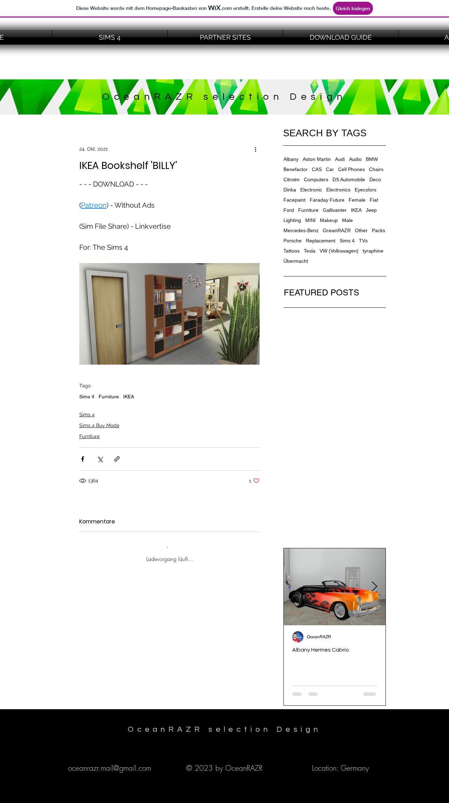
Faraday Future (327, 200)
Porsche (292, 240)
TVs (363, 240)
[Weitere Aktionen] (255, 149)
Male (347, 220)
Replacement (320, 240)
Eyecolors (365, 189)
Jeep (371, 210)
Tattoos (291, 251)
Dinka (289, 189)
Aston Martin (317, 159)
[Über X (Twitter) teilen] (99, 459)
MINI (310, 220)
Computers (316, 179)
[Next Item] (374, 586)
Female (357, 200)
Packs (378, 230)
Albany (291, 159)
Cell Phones (351, 169)
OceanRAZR (337, 230)
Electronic (311, 189)
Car (330, 169)
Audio (355, 159)
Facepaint (294, 200)
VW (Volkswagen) (339, 251)
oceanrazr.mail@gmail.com (109, 768)
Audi (340, 159)
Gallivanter (335, 210)
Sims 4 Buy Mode (99, 425)
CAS (317, 169)
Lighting (292, 220)
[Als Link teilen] (117, 459)
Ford (288, 210)
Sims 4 (86, 396)
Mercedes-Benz (301, 230)
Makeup (329, 220)
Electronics (338, 189)
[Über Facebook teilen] (82, 459)
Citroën (291, 179)
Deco (375, 179)
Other (361, 230)
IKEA (128, 396)
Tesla (309, 251)
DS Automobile (349, 179)
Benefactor (295, 169)
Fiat (374, 200)
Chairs (376, 169)
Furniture (109, 396)
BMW (372, 159)
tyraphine (373, 251)
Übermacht (295, 261)
